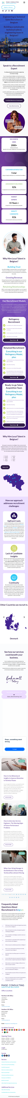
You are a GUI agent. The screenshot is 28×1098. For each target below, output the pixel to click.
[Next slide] (24, 617)
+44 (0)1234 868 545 (5, 1020)
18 (16, 897)
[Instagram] (8, 10)
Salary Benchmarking (5, 1089)
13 (23, 894)
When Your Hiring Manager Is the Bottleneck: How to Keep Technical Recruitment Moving (14, 870)
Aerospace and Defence (6, 1077)
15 (9, 897)
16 (12, 897)
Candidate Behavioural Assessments (8, 1092)
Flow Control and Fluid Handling (7, 1064)
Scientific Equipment (5, 1067)
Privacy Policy (4, 1049)
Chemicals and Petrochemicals (7, 1075)
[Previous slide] (3, 617)
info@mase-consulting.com (11, 1023)
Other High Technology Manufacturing (9, 1083)
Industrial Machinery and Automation (8, 1062)
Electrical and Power (5, 1072)
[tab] (14, 692)
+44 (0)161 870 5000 (5, 1006)
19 (18, 897)
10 (16, 894)
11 (18, 894)
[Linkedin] (2, 1056)
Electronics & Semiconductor (7, 1069)
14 (25, 894)
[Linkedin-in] (2, 10)
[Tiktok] (5, 10)
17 (14, 897)
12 (21, 894)
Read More (8, 797)
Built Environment (5, 1080)
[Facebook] (11, 10)
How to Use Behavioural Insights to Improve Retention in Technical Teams (13, 778)
